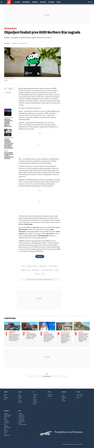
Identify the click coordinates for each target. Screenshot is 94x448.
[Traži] (92, 2)
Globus (5, 418)
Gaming (34, 404)
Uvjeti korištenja (21, 415)
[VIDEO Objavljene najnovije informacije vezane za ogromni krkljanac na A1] (29, 326)
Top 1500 (58, 2)
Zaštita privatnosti (22, 416)
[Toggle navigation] (1, 2)
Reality (78, 397)
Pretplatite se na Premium (69, 432)
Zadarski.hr (6, 430)
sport (20, 391)
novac (49, 391)
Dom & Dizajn (6, 421)
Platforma (51, 2)
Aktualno (17, 2)
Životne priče (35, 402)
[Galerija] (32, 62)
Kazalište (63, 400)
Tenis (20, 399)
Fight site (20, 400)
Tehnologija (35, 394)
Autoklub (5, 419)
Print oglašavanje (22, 421)
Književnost (64, 397)
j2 (33, 391)
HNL (19, 394)
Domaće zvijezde (80, 394)
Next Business (26, 2)
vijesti (5, 391)
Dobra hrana (6, 422)
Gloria (5, 424)
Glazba (63, 399)
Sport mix (20, 402)
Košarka (20, 397)
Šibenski (5, 432)
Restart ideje (50, 396)
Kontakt (20, 422)
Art (62, 394)
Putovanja (35, 400)
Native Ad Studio (7, 435)
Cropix (5, 433)
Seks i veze (35, 399)
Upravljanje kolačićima (23, 424)
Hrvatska (5, 394)
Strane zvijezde (79, 396)
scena (78, 391)
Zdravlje (34, 397)
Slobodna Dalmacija (7, 415)
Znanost (34, 396)
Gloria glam (6, 426)
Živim (5, 429)
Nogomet (20, 396)
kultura (64, 391)
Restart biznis (50, 394)
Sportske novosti (7, 416)
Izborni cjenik (21, 418)
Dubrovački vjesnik (7, 427)
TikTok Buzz (43, 2)
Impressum (21, 413)
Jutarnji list (6, 413)
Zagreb (5, 399)
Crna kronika (6, 397)
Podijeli (7, 92)
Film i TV (63, 396)
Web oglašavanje (22, 419)
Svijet (5, 396)
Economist (35, 2)
